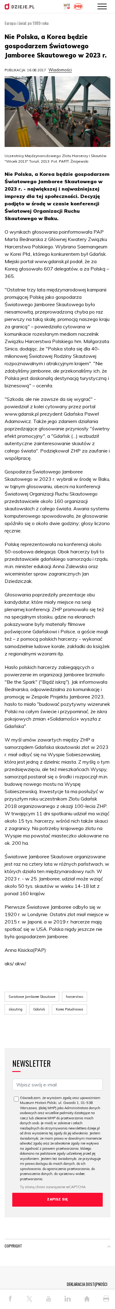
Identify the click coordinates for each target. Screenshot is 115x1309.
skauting (15, 1009)
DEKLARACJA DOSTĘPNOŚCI (87, 1284)
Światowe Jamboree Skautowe (32, 997)
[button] (108, 1247)
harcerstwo (74, 997)
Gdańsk (39, 1009)
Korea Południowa (69, 1009)
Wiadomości (60, 69)
